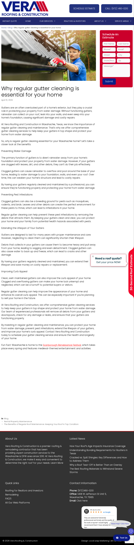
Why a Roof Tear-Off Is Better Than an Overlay (96, 464)
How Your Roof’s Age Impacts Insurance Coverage (97, 446)
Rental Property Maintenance (18, 421)
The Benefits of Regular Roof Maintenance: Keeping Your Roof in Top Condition (41, 424)
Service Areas (122, 21)
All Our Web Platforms (17, 502)
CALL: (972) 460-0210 (116, 8)
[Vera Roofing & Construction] (24, 8)
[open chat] (131, 531)
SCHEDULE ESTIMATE (84, 8)
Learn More (57, 462)
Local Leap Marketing (99, 540)
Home (28, 21)
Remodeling (11, 494)
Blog (10, 27)
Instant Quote (10, 21)
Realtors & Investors (75, 21)
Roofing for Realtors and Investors (24, 490)
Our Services (46, 21)
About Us (99, 21)
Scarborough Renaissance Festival (62, 345)
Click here (82, 500)
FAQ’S (8, 498)
